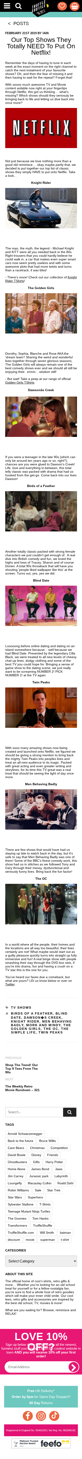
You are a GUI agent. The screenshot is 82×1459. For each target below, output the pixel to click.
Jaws (58, 1169)
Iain (46, 33)
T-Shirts (45, 1204)
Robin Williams (18, 1190)
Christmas (37, 1148)
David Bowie (17, 1155)
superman (47, 1239)
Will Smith (47, 1232)
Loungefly (15, 1183)
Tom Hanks (40, 1218)
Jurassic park (39, 1176)
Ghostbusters (17, 1162)
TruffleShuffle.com (21, 1232)
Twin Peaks (50, 1032)
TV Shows (21, 1007)
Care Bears (16, 1148)
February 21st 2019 (21, 33)
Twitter (10, 984)
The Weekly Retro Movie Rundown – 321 (22, 1088)
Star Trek (53, 1190)
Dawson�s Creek (43, 1017)
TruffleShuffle (42, 1225)
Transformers (17, 1225)
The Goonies (17, 1218)
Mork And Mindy (43, 1025)
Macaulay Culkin (39, 1183)
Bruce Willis (47, 1141)
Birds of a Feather (32, 1013)
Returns (41, 1403)
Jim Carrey (15, 1176)
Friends (52, 1155)
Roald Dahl (65, 1183)
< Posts (17, 23)
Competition (59, 1148)
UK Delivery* (41, 1391)
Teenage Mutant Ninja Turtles (29, 1211)
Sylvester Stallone (20, 1204)
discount (14, 1239)
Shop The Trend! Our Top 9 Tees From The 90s (21, 1068)
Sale (38, 1190)
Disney (36, 1155)
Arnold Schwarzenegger (25, 1134)
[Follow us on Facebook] (28, 1416)
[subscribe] (74, 1367)
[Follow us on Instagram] (41, 1416)
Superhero (35, 1197)
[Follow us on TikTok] (54, 1416)
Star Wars (15, 1197)
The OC (51, 1029)
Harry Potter (54, 1162)
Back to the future (20, 1141)
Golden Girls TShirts (19, 382)
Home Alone (16, 1169)
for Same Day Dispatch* (41, 1397)
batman (65, 1232)
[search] (69, 1112)
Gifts (36, 1162)
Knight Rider (25, 1021)
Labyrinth (61, 1176)
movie (30, 1239)
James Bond (40, 1169)
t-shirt (65, 1239)
